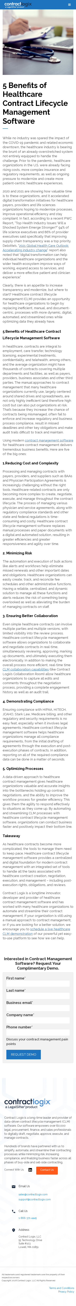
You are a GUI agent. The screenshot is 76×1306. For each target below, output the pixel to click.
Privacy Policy (66, 1291)
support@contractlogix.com (35, 1199)
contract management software (49, 440)
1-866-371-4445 (28, 1218)
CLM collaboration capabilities (26, 669)
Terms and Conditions (61, 1288)
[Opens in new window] (30, 1172)
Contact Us (47, 1169)
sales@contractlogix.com (33, 1194)
